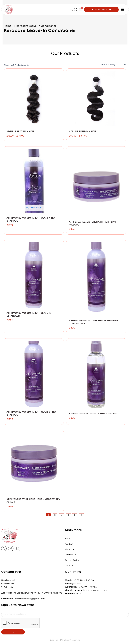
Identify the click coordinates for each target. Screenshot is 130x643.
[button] (76, 9)
